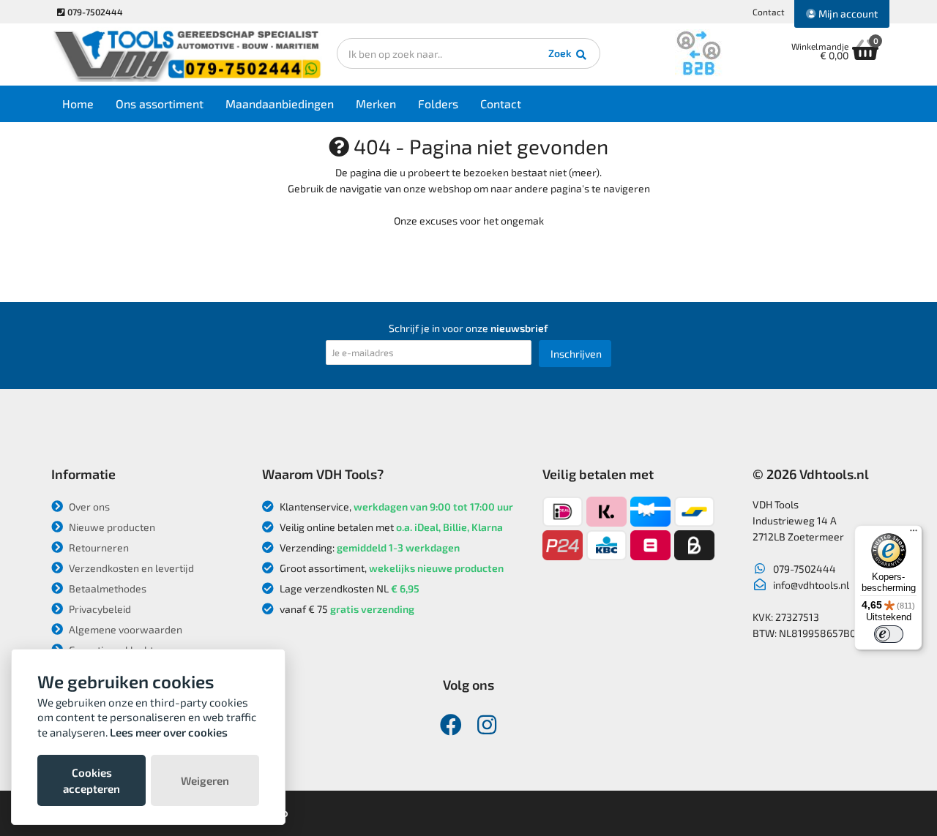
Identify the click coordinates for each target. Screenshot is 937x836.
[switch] (888, 634)
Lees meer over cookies (169, 732)
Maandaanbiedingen (279, 103)
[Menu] (913, 534)
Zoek (561, 53)
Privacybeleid (99, 609)
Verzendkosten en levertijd (130, 568)
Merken (376, 103)
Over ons (88, 506)
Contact (769, 12)
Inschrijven (576, 353)
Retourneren (98, 547)
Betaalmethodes (106, 588)
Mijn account (847, 13)
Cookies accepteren (91, 780)
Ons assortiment (160, 103)
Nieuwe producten (111, 527)
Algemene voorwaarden (124, 629)
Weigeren (205, 780)
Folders (438, 103)
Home (78, 103)
